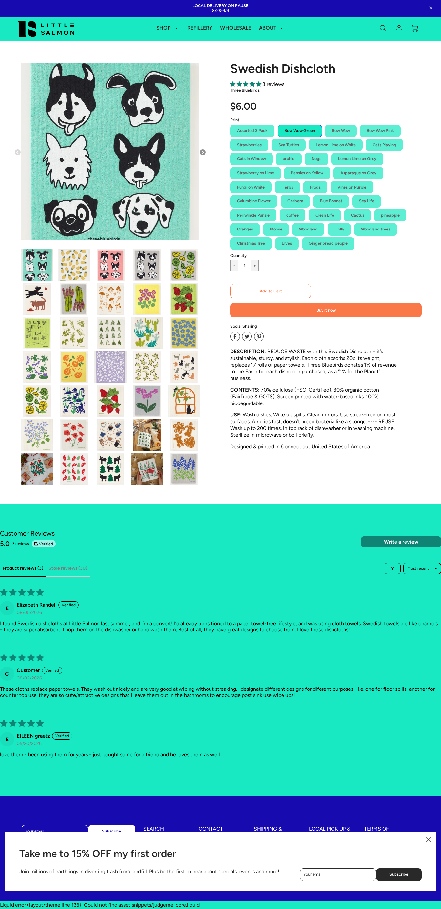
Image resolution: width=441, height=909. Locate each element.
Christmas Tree (251, 243)
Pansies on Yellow (307, 172)
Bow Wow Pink (380, 130)
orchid (289, 158)
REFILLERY (199, 28)
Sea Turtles (288, 144)
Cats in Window (251, 158)
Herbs (287, 187)
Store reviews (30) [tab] (67, 568)
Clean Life (324, 215)
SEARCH (153, 829)
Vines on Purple (351, 187)
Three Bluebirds (245, 90)
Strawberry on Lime (255, 172)
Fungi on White (251, 187)
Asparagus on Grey (358, 172)
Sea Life (366, 201)
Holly (339, 229)
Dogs (316, 158)
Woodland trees (375, 229)
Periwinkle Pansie (253, 215)
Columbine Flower (254, 201)
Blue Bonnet (331, 201)
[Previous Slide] (18, 152)
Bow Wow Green (299, 130)
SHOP (164, 28)
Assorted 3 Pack (252, 130)
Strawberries (249, 144)
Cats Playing (384, 144)
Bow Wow (341, 130)
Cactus (357, 215)
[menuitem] (168, 28)
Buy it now (326, 310)
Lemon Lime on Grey (357, 158)
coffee (292, 215)
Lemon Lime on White (336, 144)
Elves (287, 243)
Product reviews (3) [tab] (23, 568)
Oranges (245, 229)
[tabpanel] (37, 265)
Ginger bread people (328, 243)
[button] (246, 84)
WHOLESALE (235, 28)
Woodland (308, 229)
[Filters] (393, 568)
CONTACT (211, 829)
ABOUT (268, 28)
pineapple (390, 215)
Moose (276, 229)
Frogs (315, 187)
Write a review (401, 542)
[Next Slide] (203, 152)
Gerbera (295, 201)
